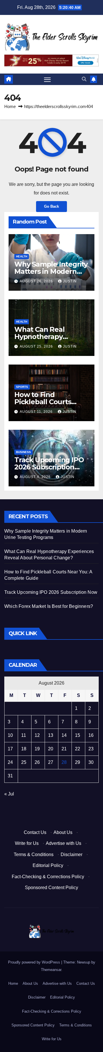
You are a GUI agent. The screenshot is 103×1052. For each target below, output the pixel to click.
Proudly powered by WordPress (34, 962)
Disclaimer (71, 854)
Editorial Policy (48, 865)
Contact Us (35, 832)
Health (21, 256)
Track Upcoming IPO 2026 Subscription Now (49, 467)
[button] (84, 79)
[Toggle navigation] (47, 80)
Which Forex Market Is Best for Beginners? (48, 606)
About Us (63, 832)
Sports (22, 386)
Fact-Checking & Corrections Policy (48, 876)
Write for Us (27, 843)
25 (23, 762)
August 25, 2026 (37, 346)
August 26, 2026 (37, 281)
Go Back (51, 206)
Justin (70, 281)
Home (10, 106)
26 (37, 762)
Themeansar (51, 970)
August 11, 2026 (37, 412)
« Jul (9, 793)
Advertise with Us (63, 843)
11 (23, 735)
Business (23, 452)
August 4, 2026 (36, 477)
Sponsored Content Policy (51, 887)
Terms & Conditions (34, 854)
